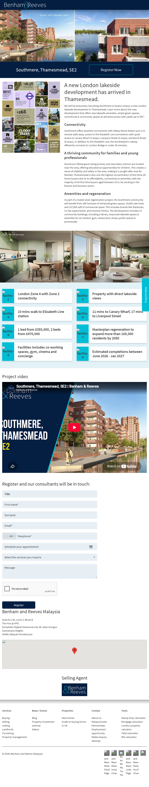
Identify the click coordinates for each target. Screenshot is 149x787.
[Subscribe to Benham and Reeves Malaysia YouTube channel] (136, 762)
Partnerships (98, 725)
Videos (35, 729)
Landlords (7, 729)
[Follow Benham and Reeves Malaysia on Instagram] (114, 762)
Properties (67, 710)
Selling (5, 721)
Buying (6, 718)
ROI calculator (129, 737)
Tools (124, 710)
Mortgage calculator (132, 721)
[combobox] (9, 536)
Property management (14, 737)
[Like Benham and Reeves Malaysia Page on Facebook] (107, 762)
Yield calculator (129, 733)
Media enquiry (99, 737)
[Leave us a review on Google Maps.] (143, 753)
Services (6, 710)
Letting (6, 725)
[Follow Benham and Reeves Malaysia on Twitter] (121, 764)
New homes (68, 718)
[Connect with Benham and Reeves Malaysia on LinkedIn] (128, 762)
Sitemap (96, 740)
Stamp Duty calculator (133, 718)
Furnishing (8, 733)
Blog (34, 718)
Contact (96, 710)
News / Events (39, 710)
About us (96, 718)
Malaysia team (99, 721)
